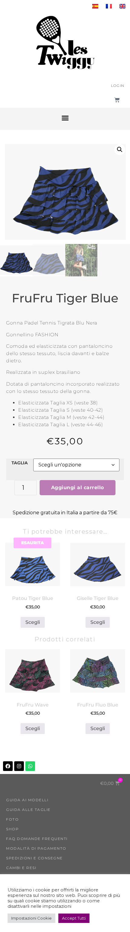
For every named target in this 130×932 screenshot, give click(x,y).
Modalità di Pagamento (36, 848)
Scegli (32, 622)
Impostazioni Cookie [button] (31, 918)
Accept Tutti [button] (74, 918)
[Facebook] (8, 766)
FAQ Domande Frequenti (37, 838)
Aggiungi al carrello (77, 487)
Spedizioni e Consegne (34, 858)
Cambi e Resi (21, 867)
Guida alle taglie (28, 809)
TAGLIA (19, 463)
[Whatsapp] (30, 766)
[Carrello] (117, 100)
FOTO (12, 819)
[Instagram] (19, 766)
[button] (65, 118)
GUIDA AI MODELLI (27, 800)
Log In (117, 85)
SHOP (12, 829)
